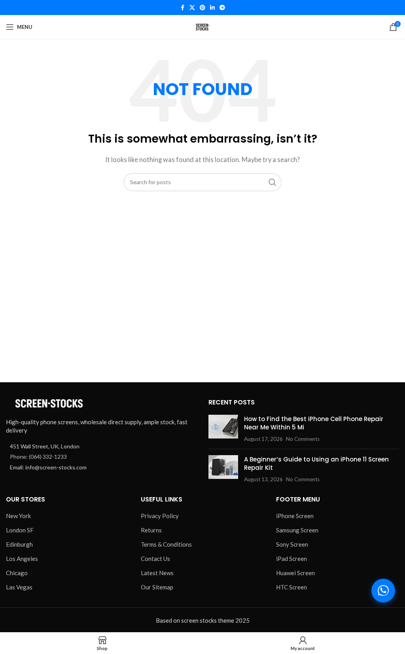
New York (18, 515)
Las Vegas (19, 587)
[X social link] (192, 7)
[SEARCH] (272, 182)
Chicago (17, 572)
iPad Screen (291, 558)
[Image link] (49, 402)
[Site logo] (202, 26)
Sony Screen (292, 544)
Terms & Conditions (166, 544)
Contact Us (155, 558)
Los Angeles (22, 558)
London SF (20, 530)
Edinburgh (19, 544)
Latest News (157, 572)
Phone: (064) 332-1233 (38, 456)
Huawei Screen (295, 572)
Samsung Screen (297, 530)
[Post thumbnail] (223, 429)
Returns (151, 530)
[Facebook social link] (182, 7)
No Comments (303, 439)
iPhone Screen (295, 515)
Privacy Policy (160, 515)
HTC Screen (291, 587)
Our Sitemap (157, 587)
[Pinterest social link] (202, 7)
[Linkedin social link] (212, 7)
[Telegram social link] (222, 7)
